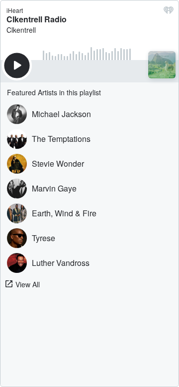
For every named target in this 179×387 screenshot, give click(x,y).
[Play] (17, 65)
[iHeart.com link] (169, 12)
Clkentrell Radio (36, 19)
